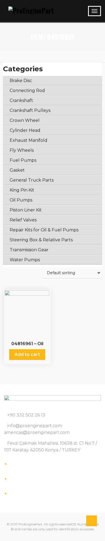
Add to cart (27, 354)
